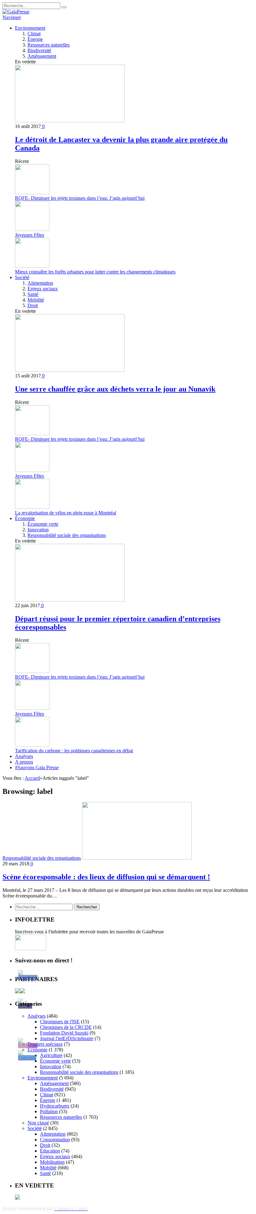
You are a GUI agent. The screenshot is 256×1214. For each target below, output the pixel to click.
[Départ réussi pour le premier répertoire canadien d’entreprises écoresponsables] (70, 599)
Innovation (38, 529)
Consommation (55, 1139)
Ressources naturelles (48, 44)
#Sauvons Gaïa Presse (37, 767)
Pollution (49, 1111)
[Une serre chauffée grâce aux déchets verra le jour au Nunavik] (70, 370)
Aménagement (41, 56)
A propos (24, 761)
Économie (25, 518)
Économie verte (42, 524)
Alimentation (40, 283)
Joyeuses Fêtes (29, 235)
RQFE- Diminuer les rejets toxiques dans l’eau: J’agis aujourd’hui (80, 198)
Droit (32, 305)
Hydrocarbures (54, 1105)
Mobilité (35, 299)
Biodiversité (39, 50)
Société (22, 277)
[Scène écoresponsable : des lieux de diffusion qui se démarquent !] (137, 858)
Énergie (35, 39)
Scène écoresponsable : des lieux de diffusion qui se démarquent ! (106, 877)
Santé (32, 294)
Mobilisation (52, 1162)
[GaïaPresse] (15, 11)
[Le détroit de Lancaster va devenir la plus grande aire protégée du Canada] (70, 120)
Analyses (24, 756)
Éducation (50, 1150)
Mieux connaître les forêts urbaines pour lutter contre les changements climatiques (95, 271)
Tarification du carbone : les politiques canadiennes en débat (74, 750)
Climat (34, 33)
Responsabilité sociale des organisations (66, 535)
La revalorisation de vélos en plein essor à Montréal (65, 512)
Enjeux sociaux (42, 288)
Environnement (30, 28)
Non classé (38, 1122)
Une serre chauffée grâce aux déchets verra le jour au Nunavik (115, 389)
